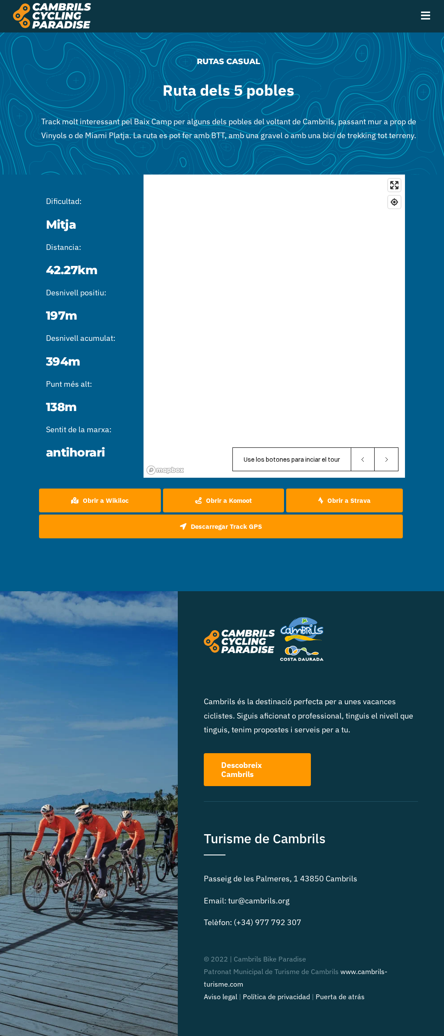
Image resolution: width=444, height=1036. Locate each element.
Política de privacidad (276, 996)
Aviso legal (220, 996)
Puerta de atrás (340, 996)
